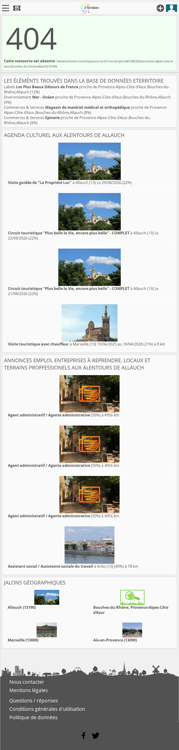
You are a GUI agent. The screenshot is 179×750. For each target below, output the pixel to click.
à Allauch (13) (52, 182)
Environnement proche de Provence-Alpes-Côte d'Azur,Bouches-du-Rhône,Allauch (87, 97)
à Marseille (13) (52, 344)
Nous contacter (26, 682)
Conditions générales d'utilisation (47, 709)
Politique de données (33, 717)
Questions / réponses (33, 700)
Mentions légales (28, 690)
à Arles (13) (60, 566)
